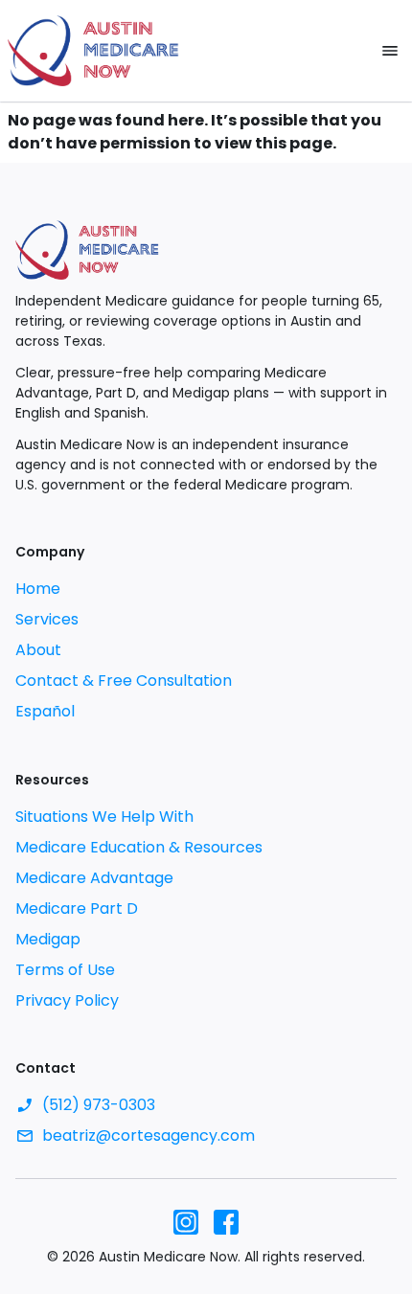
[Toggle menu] (390, 50)
